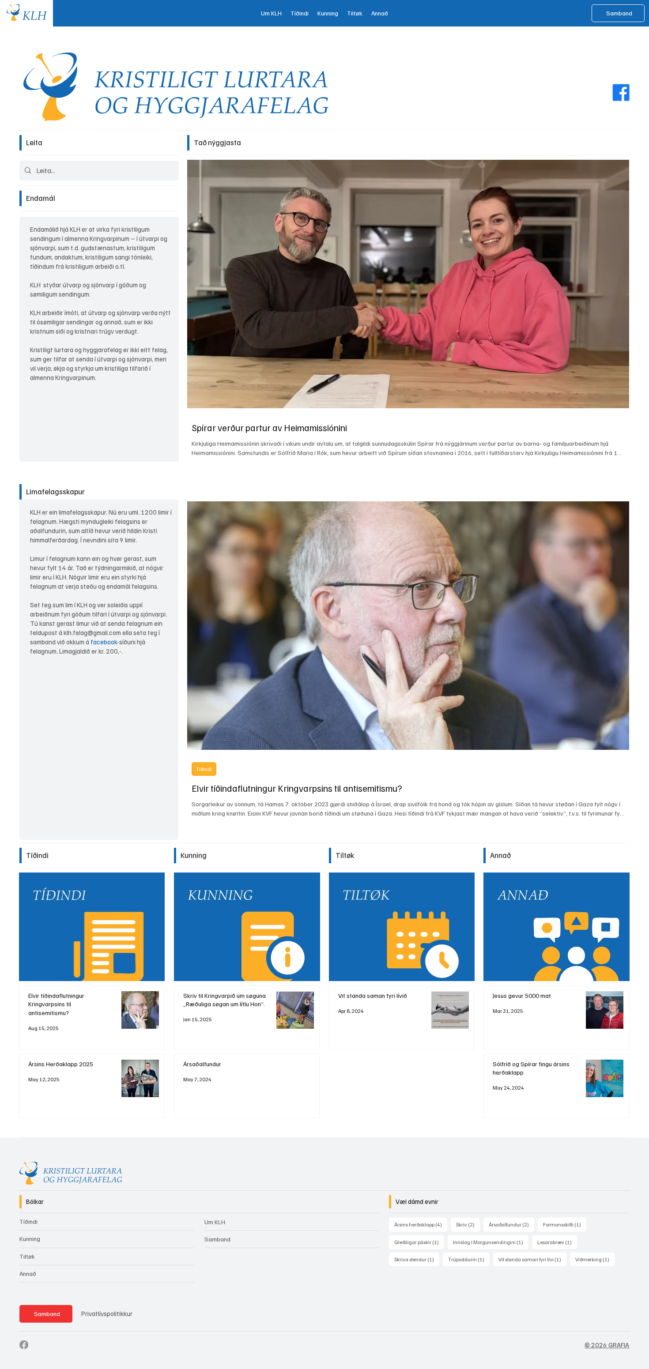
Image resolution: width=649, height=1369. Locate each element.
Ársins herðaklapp (420, 1224)
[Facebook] (621, 92)
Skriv (468, 1224)
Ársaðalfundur (511, 1224)
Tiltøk (27, 1256)
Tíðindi (204, 769)
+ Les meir (130, 895)
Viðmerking (595, 1259)
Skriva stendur (416, 1259)
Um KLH (214, 1222)
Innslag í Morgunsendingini (490, 1241)
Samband (217, 1239)
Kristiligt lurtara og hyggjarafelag (76, 350)
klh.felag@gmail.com (92, 632)
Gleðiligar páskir (419, 1241)
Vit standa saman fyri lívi (532, 1259)
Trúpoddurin (469, 1259)
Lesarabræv (557, 1241)
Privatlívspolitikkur (106, 1313)
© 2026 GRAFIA (607, 1345)
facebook (104, 642)
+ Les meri (440, 895)
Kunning (29, 1238)
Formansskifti (564, 1224)
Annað (27, 1273)
